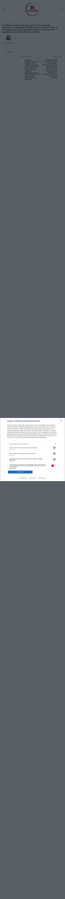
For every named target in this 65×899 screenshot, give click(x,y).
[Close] (61, 421)
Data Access (32, 478)
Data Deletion (23, 478)
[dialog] (32, 449)
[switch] (53, 448)
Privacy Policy (42, 478)
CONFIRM (20, 472)
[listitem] (32, 444)
